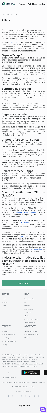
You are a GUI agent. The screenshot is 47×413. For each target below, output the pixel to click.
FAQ (25, 302)
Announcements (29, 323)
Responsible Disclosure (9, 341)
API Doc (26, 316)
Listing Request (7, 338)
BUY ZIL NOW (23, 283)
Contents (27, 306)
